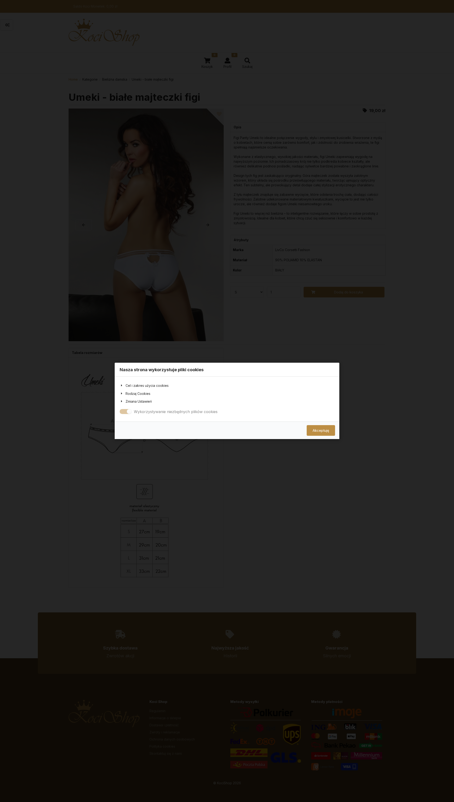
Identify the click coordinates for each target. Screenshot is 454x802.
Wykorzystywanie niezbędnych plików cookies (176, 411)
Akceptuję (321, 430)
